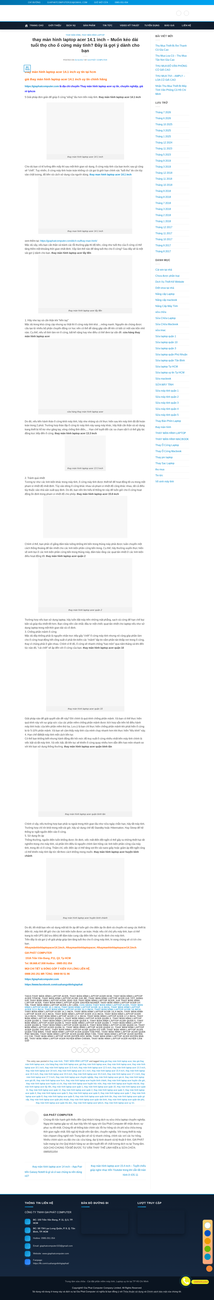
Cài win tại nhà (163, 269)
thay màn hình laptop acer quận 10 (100, 1087)
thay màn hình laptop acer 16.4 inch (89, 1074)
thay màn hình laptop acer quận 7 (116, 1093)
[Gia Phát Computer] (89, 17)
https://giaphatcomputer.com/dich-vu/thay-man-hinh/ (68, 241)
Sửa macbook (163, 378)
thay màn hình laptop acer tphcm (88, 1103)
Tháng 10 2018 (163, 185)
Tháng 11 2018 (163, 178)
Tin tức (159, 475)
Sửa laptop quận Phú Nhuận (171, 354)
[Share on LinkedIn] (96, 1050)
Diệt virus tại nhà (164, 288)
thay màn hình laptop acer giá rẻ (109, 1077)
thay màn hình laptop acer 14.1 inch (74, 1071)
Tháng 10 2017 (163, 239)
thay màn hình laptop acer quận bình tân (93, 1096)
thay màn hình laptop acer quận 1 (67, 1087)
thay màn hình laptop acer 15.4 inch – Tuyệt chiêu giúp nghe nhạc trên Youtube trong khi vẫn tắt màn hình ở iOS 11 (118, 1170)
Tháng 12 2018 (163, 172)
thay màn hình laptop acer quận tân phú (126, 1099)
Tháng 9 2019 (163, 160)
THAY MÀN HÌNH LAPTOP (93, 35)
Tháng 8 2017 (163, 251)
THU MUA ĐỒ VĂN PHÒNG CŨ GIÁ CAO (171, 68)
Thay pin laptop (164, 457)
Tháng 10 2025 (163, 124)
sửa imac (160, 330)
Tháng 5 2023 (163, 154)
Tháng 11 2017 (163, 233)
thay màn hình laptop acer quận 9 (59, 1096)
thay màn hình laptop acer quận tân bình (88, 1099)
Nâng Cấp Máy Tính (166, 306)
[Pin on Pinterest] (91, 1050)
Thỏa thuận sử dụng (133, 1291)
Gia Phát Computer (97, 60)
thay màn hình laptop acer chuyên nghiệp (74, 1077)
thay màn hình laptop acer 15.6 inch (56, 1074)
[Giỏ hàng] (186, 13)
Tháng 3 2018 (163, 209)
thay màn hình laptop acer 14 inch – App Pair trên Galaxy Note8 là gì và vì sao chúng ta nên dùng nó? (53, 1171)
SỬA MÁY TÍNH (164, 384)
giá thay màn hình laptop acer (92, 1064)
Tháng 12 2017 (163, 227)
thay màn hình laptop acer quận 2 (77, 1090)
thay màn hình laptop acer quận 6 (84, 1093)
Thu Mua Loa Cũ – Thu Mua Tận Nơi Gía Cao (171, 57)
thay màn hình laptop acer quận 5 (52, 1093)
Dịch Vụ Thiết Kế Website (169, 281)
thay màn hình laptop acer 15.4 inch (108, 1071)
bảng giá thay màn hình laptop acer (116, 1061)
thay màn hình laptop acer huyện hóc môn (82, 1083)
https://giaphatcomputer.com (42, 86)
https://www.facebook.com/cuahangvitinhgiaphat (54, 984)
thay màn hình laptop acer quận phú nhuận (49, 1099)
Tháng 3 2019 (163, 166)
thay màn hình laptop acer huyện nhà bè (121, 1083)
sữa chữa (160, 312)
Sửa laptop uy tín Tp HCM (169, 372)
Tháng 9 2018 (163, 191)
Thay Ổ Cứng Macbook (168, 451)
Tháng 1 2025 (163, 136)
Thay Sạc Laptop (164, 463)
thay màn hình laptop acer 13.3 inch (69, 1009)
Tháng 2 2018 (163, 215)
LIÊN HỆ (186, 25)
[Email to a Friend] (85, 1050)
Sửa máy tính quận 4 (167, 409)
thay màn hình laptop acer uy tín (119, 1103)
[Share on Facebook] (74, 1050)
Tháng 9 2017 (163, 245)
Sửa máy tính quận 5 (167, 415)
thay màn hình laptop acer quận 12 (45, 1090)
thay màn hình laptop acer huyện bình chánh (86, 1080)
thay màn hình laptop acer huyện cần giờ (126, 1080)
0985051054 (201, 1282)
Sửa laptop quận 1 (165, 336)
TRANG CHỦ (36, 25)
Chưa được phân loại (167, 275)
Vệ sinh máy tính (164, 481)
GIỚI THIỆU (54, 25)
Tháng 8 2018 (163, 197)
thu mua (159, 469)
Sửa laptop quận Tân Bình (170, 360)
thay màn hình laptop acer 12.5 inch (95, 1067)
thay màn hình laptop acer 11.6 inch (85, 1007)
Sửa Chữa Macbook (166, 324)
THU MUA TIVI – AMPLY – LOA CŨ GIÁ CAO (170, 78)
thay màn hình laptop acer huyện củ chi (44, 1083)
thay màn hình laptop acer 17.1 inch (123, 1074)
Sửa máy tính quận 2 (167, 397)
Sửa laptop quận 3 (165, 348)
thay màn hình (73, 35)
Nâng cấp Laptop (165, 294)
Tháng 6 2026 (163, 118)
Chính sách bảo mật (157, 1291)
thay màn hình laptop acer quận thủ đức (54, 1103)
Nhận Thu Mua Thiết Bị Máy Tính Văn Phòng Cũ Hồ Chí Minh (171, 90)
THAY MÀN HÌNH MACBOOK (172, 439)
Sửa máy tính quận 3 (167, 402)
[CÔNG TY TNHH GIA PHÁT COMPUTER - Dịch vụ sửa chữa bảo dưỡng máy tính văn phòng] (43, 13)
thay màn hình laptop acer (119, 1064)
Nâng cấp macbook (166, 300)
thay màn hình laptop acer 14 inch (117, 1009)
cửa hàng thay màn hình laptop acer (104, 1005)
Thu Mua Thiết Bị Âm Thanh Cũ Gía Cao (171, 47)
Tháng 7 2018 (163, 203)
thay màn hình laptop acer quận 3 (109, 1090)
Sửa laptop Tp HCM (166, 366)
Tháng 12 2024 (163, 142)
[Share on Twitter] (79, 1050)
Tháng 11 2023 (163, 148)
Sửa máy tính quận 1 (167, 390)
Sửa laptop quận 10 (166, 342)
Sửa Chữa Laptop (165, 318)
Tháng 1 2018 (163, 221)
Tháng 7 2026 (163, 112)
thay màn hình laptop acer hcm (51, 1080)
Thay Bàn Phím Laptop (168, 421)
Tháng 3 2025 (163, 130)
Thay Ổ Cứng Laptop (167, 445)
